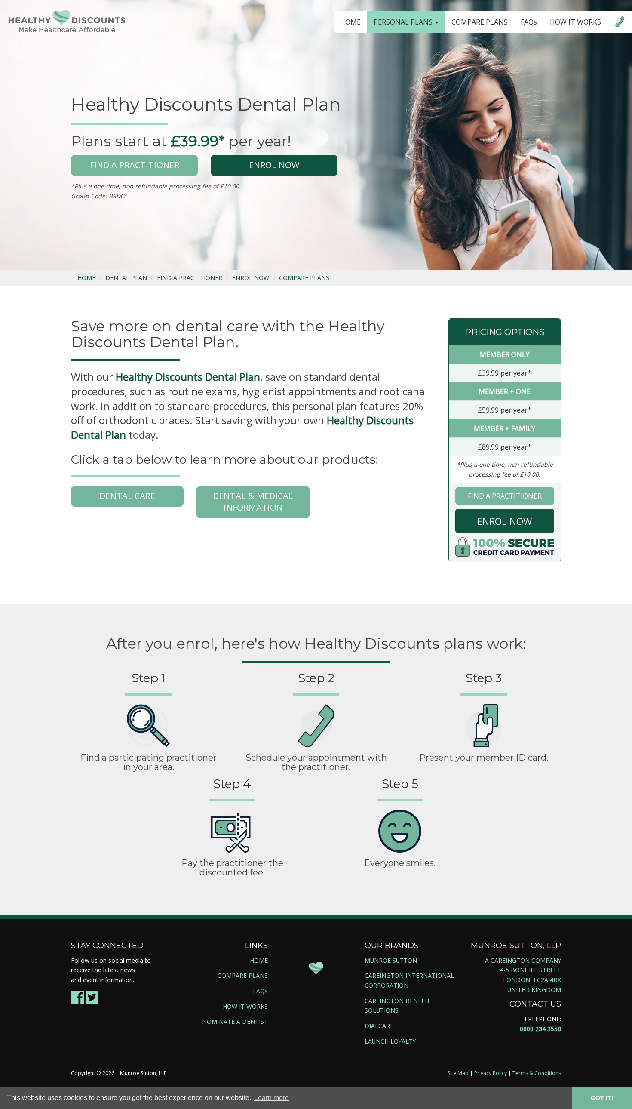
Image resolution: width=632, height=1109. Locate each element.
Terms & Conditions (536, 1073)
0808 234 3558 (540, 1029)
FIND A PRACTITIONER (134, 165)
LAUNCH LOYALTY (390, 1041)
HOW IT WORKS (575, 22)
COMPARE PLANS (479, 22)
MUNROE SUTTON (391, 960)
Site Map (458, 1073)
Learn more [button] (271, 1097)
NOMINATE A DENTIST (235, 1021)
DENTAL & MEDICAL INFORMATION (253, 501)
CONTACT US (535, 1004)
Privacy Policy (490, 1073)
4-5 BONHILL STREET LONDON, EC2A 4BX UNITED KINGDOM (530, 979)
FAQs (529, 22)
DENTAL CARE (127, 496)
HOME (350, 22)
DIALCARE (379, 1026)
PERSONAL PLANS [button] (404, 22)
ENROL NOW (274, 165)
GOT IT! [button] (602, 1097)
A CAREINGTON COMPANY (523, 960)
